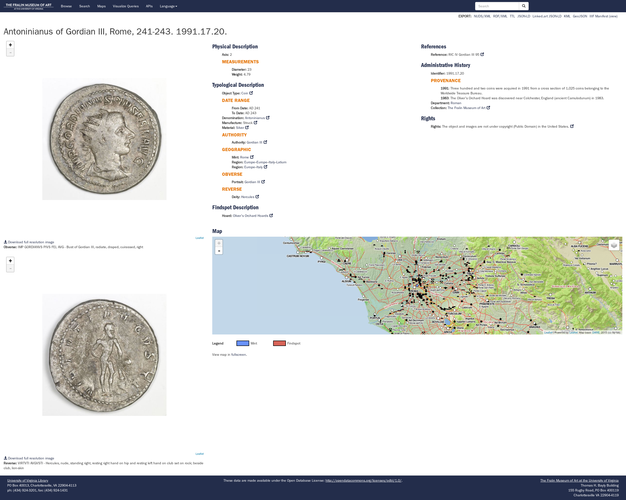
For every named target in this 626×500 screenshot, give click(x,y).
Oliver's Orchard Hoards (250, 215)
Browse (66, 6)
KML (567, 16)
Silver (240, 127)
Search (84, 6)
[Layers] (614, 245)
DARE (596, 332)
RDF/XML (500, 16)
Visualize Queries (126, 6)
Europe (249, 162)
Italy (272, 162)
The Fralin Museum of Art (466, 108)
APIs (149, 6)
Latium (281, 162)
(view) (613, 16)
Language (167, 6)
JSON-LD (523, 16)
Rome (244, 157)
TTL (512, 16)
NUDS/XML (482, 16)
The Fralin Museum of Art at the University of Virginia (579, 480)
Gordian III (254, 142)
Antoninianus (255, 118)
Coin (244, 93)
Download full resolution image (30, 242)
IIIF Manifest (599, 16)
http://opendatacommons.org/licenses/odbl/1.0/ (363, 480)
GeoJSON (580, 16)
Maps (101, 6)
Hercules (247, 197)
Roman (456, 103)
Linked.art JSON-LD (547, 16)
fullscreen (238, 354)
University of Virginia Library (27, 480)
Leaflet (200, 238)
